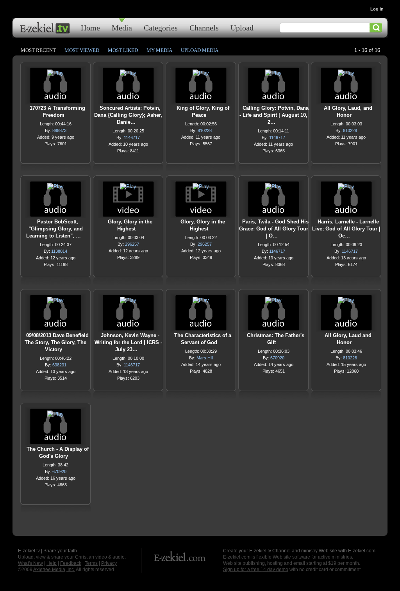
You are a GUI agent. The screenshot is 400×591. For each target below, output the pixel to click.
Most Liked (123, 50)
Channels (204, 27)
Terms (91, 563)
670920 (277, 357)
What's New (30, 563)
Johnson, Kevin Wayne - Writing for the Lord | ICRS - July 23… (128, 342)
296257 (132, 244)
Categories (161, 27)
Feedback (70, 563)
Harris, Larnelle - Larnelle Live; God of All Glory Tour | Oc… (346, 229)
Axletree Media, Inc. (54, 569)
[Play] (55, 75)
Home (90, 27)
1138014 (59, 251)
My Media (159, 50)
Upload (242, 27)
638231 (59, 364)
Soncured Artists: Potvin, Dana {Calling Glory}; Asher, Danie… (128, 115)
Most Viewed (81, 50)
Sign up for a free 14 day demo (255, 569)
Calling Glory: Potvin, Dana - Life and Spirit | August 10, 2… (274, 115)
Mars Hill (204, 357)
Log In (377, 9)
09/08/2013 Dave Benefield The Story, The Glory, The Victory (57, 342)
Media (122, 27)
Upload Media (199, 50)
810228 (205, 130)
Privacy (109, 563)
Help (51, 563)
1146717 (132, 137)
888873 (59, 130)
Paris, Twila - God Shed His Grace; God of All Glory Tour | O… (274, 229)
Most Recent (38, 50)
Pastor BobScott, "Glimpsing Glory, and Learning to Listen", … (54, 229)
